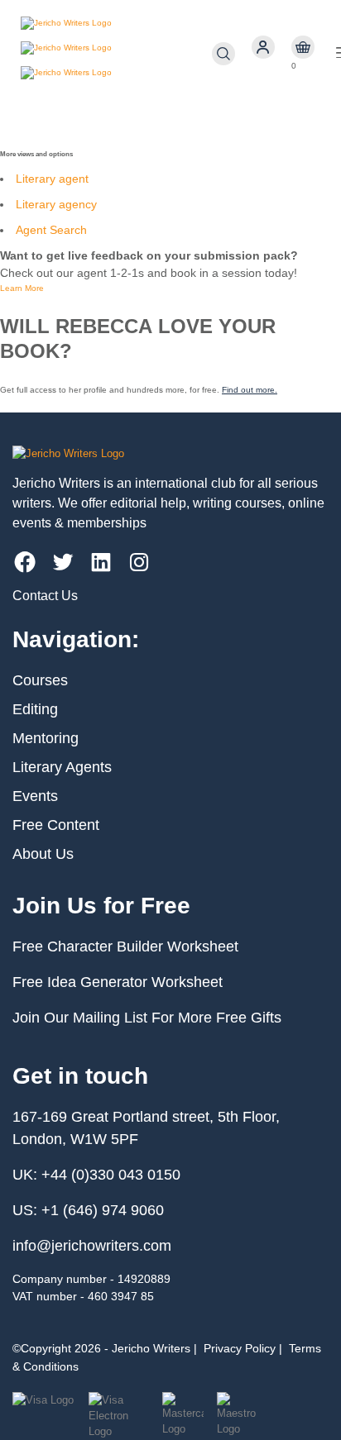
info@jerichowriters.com (91, 1245)
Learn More (22, 288)
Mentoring (45, 738)
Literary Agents (62, 767)
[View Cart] (303, 48)
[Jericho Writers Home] (116, 54)
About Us (43, 854)
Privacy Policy (240, 1348)
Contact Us (45, 596)
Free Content (55, 825)
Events (35, 796)
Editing (35, 709)
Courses (40, 680)
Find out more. (249, 389)
